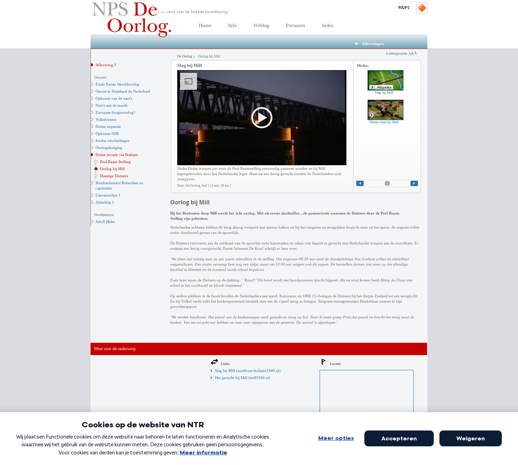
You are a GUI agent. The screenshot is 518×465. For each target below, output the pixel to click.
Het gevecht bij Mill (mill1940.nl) (242, 378)
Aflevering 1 (105, 65)
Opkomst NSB (107, 133)
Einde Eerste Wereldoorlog (117, 84)
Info (232, 25)
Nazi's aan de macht (111, 105)
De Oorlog (184, 56)
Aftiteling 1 (104, 202)
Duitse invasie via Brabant (116, 155)
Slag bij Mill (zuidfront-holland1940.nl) (247, 370)
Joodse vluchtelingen (112, 140)
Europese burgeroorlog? (115, 112)
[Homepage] (160, 37)
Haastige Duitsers (114, 176)
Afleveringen (373, 44)
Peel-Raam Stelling (115, 162)
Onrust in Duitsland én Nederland (122, 91)
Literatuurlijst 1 (108, 195)
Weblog (261, 25)
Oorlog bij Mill (112, 169)
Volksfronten (106, 119)
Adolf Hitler (105, 221)
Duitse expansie (108, 126)
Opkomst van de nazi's (113, 98)
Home (205, 25)
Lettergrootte (401, 53)
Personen (295, 25)
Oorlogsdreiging (108, 147)
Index (328, 25)
